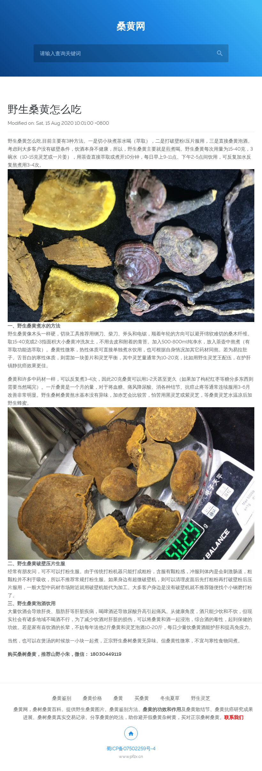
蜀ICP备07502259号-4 (131, 749)
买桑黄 (142, 698)
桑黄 (118, 698)
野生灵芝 (200, 698)
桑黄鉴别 (61, 698)
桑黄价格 (92, 698)
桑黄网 (131, 26)
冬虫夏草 (170, 698)
